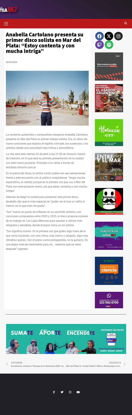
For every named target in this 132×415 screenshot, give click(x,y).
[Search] (126, 23)
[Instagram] (118, 36)
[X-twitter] (109, 36)
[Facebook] (99, 36)
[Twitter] (62, 392)
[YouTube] (78, 392)
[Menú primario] (7, 23)
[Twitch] (99, 44)
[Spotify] (109, 44)
